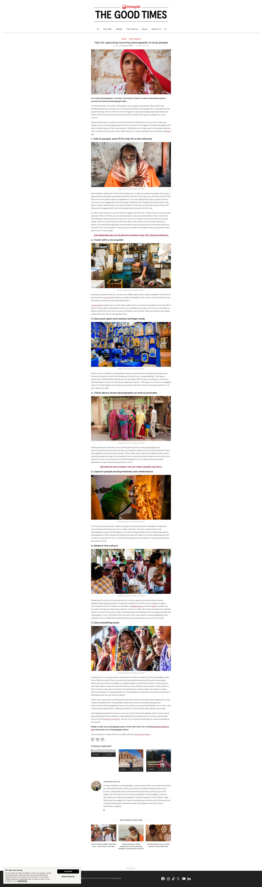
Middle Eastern (136, 606)
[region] (42, 875)
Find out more (117, 878)
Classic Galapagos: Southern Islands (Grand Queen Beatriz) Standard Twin (101, 745)
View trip (109, 754)
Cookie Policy (22, 881)
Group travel (96, 305)
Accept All (68, 871)
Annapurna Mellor (126, 46)
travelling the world (111, 719)
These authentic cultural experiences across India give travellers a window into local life (131, 846)
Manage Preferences (68, 876)
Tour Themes (132, 29)
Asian (154, 606)
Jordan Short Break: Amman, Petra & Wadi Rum (129, 762)
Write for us (156, 29)
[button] (94, 838)
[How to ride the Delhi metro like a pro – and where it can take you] (103, 833)
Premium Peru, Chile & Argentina (155, 763)
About (144, 29)
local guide (108, 298)
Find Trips (107, 29)
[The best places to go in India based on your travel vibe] (158, 833)
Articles (119, 29)
